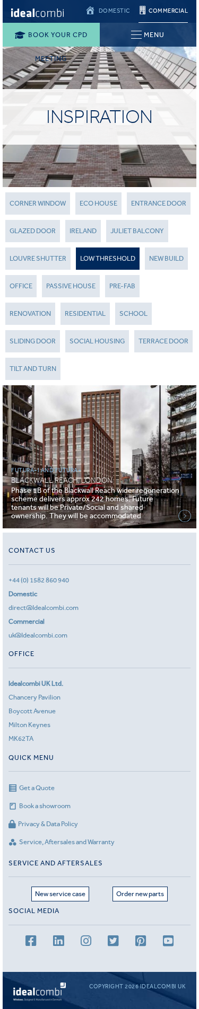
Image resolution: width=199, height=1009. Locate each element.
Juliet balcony (137, 231)
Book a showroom (45, 806)
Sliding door (33, 341)
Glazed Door (33, 231)
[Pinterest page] (140, 942)
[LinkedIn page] (58, 942)
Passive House (71, 286)
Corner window (38, 203)
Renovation (30, 313)
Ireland (83, 231)
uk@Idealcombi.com (37, 635)
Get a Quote (37, 788)
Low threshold (107, 258)
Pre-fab (122, 286)
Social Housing (97, 341)
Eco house (98, 203)
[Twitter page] (113, 942)
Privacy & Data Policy (48, 824)
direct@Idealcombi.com (43, 608)
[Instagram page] (86, 942)
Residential (85, 313)
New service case (60, 894)
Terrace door (163, 341)
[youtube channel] (168, 942)
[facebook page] (30, 942)
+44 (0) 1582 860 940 (38, 580)
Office (21, 286)
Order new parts (140, 894)
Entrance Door (158, 203)
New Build (166, 258)
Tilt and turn (33, 369)
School (133, 313)
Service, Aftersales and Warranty (67, 842)
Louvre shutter (38, 258)
